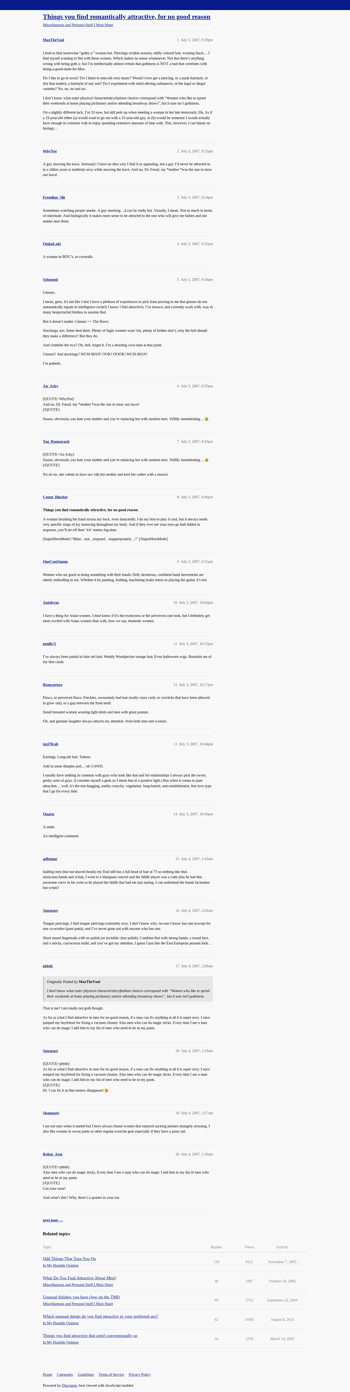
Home (47, 1374)
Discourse (69, 1385)
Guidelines (86, 1374)
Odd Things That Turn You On (69, 1258)
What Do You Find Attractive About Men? (79, 1278)
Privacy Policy (140, 1374)
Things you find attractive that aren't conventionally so (90, 1335)
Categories (65, 1374)
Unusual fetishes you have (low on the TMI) (81, 1297)
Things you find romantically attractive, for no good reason (126, 16)
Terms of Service (111, 1374)
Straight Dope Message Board (25, 5)
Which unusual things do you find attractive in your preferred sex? (100, 1316)
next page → (53, 1220)
